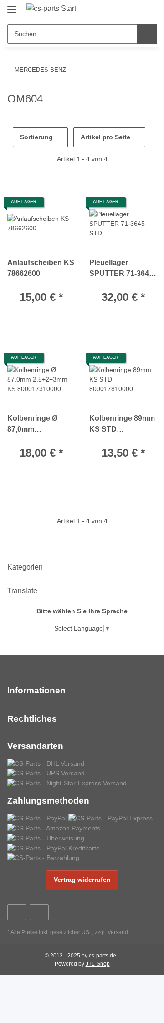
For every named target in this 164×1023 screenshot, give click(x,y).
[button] (120, 10)
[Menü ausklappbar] (11, 5)
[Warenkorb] (149, 10)
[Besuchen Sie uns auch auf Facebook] (16, 912)
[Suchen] (147, 34)
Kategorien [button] (25, 567)
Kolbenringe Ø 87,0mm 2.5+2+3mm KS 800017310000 (33, 424)
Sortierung (36, 137)
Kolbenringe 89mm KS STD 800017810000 (122, 424)
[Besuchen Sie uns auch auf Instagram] (39, 912)
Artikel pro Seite (105, 137)
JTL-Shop (98, 964)
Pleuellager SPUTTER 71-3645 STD (121, 269)
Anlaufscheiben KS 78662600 (40, 268)
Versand (118, 932)
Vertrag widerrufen (82, 879)
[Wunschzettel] (134, 10)
